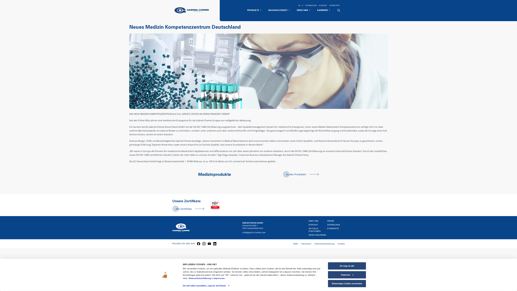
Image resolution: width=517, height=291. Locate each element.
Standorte (334, 5)
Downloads (311, 5)
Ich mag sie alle (347, 266)
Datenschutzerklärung (200, 278)
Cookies (341, 244)
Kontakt (323, 5)
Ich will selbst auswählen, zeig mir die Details (204, 286)
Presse (330, 221)
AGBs (295, 244)
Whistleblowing (317, 235)
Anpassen (345, 274)
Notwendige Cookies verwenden (347, 283)
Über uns (313, 221)
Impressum (219, 278)
